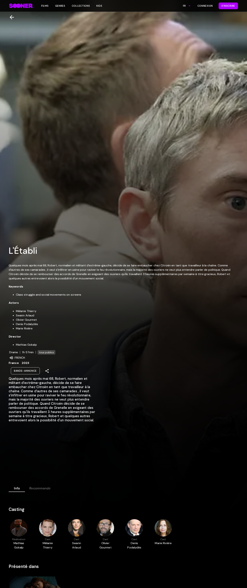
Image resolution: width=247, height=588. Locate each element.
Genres (60, 5)
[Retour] (10, 17)
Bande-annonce (25, 370)
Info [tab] (17, 488)
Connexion (205, 5)
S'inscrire (228, 5)
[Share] (47, 371)
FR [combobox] (184, 5)
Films (45, 5)
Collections (81, 5)
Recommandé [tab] (40, 488)
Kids (99, 5)
